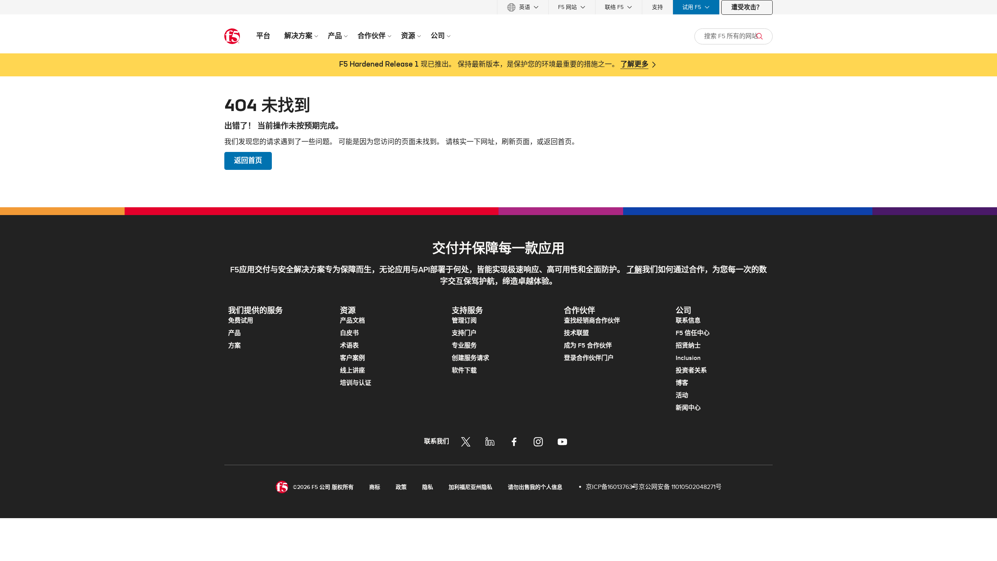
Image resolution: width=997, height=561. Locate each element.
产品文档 (352, 321)
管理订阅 (464, 321)
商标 (374, 487)
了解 (634, 270)
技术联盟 (576, 333)
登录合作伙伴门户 (589, 358)
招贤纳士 (688, 345)
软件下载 (464, 370)
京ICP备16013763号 (612, 487)
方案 (234, 345)
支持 (657, 7)
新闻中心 (688, 408)
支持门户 (464, 333)
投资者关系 (691, 370)
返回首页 (248, 161)
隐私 (427, 487)
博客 (682, 383)
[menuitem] (522, 7)
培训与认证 (355, 383)
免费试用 (240, 321)
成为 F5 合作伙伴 (588, 345)
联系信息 (688, 321)
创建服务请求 (470, 358)
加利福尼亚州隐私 (470, 487)
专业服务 (464, 345)
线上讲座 (352, 370)
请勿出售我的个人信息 (535, 487)
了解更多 (634, 64)
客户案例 (352, 358)
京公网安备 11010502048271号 (680, 487)
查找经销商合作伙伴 (592, 321)
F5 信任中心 (693, 333)
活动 (682, 395)
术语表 (349, 345)
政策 (401, 487)
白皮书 (349, 333)
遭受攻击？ (747, 7)
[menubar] (498, 7)
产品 (234, 333)
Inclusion (688, 358)
